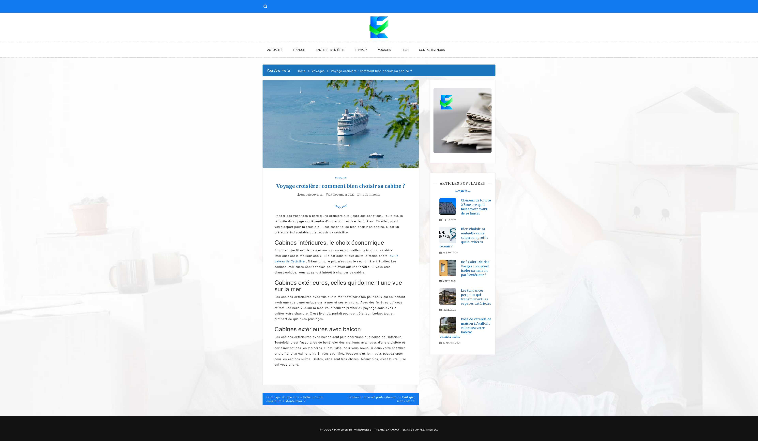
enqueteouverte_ (311, 194)
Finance (299, 50)
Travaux (361, 50)
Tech (405, 50)
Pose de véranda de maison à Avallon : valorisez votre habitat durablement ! (465, 327)
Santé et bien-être (330, 50)
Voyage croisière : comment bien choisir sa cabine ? (340, 186)
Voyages (384, 50)
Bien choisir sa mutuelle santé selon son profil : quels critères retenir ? (463, 237)
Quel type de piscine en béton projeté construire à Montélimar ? (295, 399)
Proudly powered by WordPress (346, 429)
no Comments (370, 194)
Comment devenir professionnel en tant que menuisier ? (382, 399)
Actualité (274, 50)
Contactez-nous (432, 50)
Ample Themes (426, 429)
